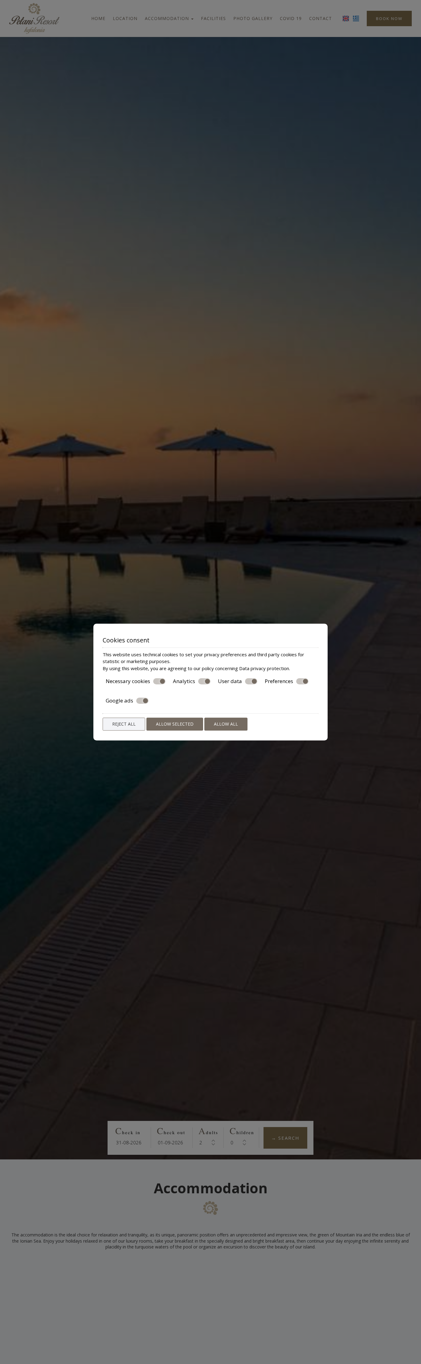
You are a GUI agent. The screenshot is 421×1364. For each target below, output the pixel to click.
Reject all (124, 724)
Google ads (119, 700)
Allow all (226, 724)
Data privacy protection (264, 668)
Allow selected (175, 724)
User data (230, 681)
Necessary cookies (128, 681)
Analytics (184, 681)
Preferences (279, 681)
